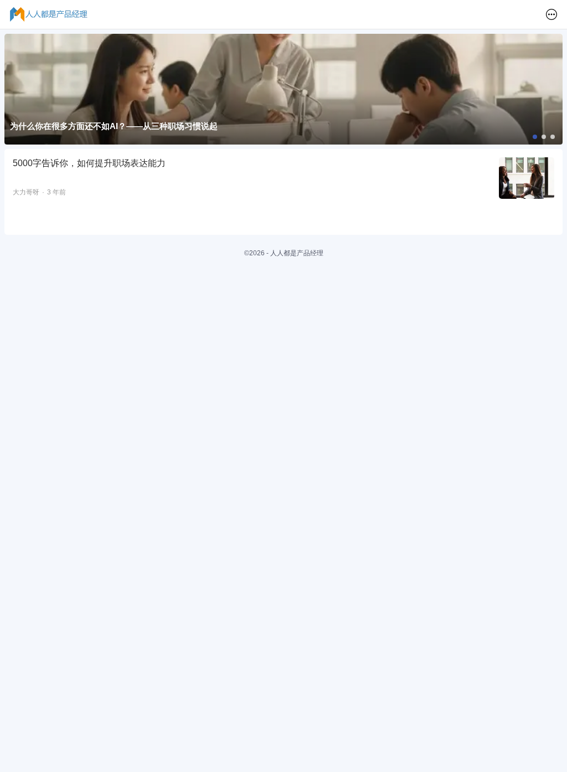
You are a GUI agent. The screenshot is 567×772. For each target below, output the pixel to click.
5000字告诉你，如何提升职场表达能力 (89, 163)
